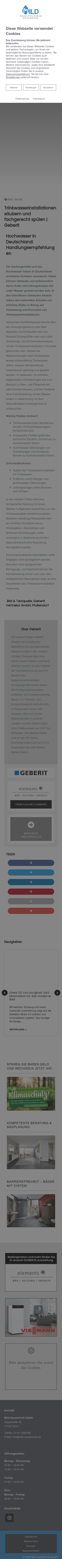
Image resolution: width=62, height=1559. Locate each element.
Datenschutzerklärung (18, 74)
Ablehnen (14, 87)
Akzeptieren (48, 87)
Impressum (39, 98)
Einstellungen (31, 87)
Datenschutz (22, 98)
